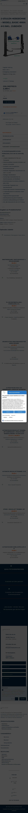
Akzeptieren (20, 411)
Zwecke (5, 417)
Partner (10, 417)
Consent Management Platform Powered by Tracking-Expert (13, 420)
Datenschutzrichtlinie (6, 415)
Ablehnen (8, 411)
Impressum (13, 415)
